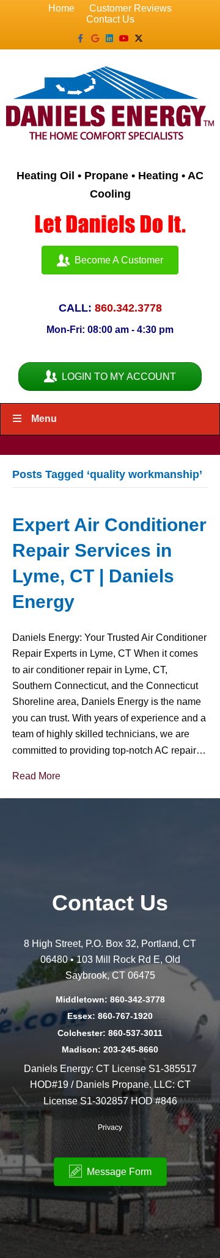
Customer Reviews (130, 8)
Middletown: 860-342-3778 (110, 999)
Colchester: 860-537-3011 (110, 1033)
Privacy (110, 1127)
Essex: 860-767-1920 (110, 1016)
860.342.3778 (128, 308)
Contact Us (110, 19)
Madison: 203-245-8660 (110, 1049)
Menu (44, 418)
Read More (36, 776)
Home (61, 8)
